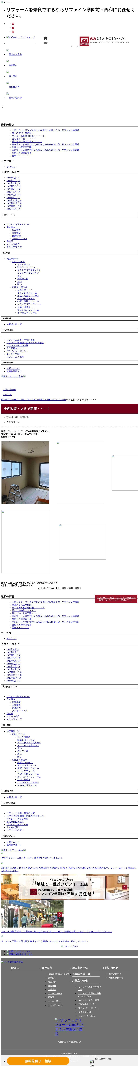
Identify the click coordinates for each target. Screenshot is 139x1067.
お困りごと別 (18, 261)
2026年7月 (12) (13, 180)
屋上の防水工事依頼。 (23, 133)
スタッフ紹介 (54, 1001)
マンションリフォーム (28, 310)
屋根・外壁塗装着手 (21, 153)
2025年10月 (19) (14, 206)
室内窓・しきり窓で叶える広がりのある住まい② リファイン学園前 (45, 150)
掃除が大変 (22, 278)
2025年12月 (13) (14, 200)
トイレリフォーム (26, 298)
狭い (19, 281)
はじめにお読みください (59, 974)
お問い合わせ (115, 974)
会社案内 (11, 227)
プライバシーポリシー (88, 1008)
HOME (15, 967)
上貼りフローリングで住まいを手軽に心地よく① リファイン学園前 (45, 130)
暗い (19, 284)
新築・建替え (23, 307)
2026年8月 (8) (13, 178)
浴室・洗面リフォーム (28, 296)
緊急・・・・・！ (20, 156)
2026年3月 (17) (13, 192)
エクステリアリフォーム (29, 304)
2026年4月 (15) (13, 189)
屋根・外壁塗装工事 (21, 147)
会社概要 (16, 233)
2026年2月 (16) (13, 195)
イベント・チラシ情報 (88, 1000)
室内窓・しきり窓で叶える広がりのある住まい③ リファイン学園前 (45, 144)
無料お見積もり (116, 978)
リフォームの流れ (86, 1016)
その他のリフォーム (27, 313)
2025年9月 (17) (13, 209)
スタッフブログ (55, 1005)
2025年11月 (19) (14, 203)
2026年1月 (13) (13, 197)
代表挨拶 (16, 230)
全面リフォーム (25, 290)
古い (19, 276)
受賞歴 (51, 997)
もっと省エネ (23, 264)
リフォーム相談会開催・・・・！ (28, 136)
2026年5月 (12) (13, 186)
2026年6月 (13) (13, 183)
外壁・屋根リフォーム (28, 301)
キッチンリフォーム (27, 293)
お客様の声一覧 (81, 974)
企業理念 (16, 236)
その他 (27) (12, 167)
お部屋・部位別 (19, 287)
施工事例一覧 (80, 967)
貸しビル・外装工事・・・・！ (27, 141)
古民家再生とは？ (86, 1004)
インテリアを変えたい (28, 273)
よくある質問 (84, 1012)
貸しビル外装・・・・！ (24, 139)
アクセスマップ (19, 238)
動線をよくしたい (26, 267)
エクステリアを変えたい (29, 270)
